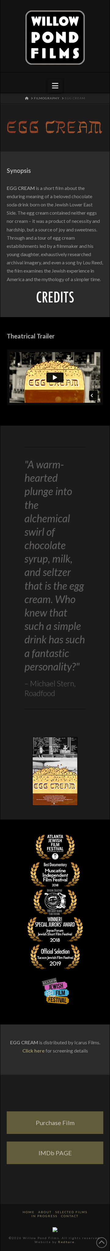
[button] (55, 86)
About (45, 1212)
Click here (33, 1050)
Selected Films (71, 1212)
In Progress (44, 1216)
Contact (70, 1216)
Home (29, 1212)
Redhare (66, 1242)
